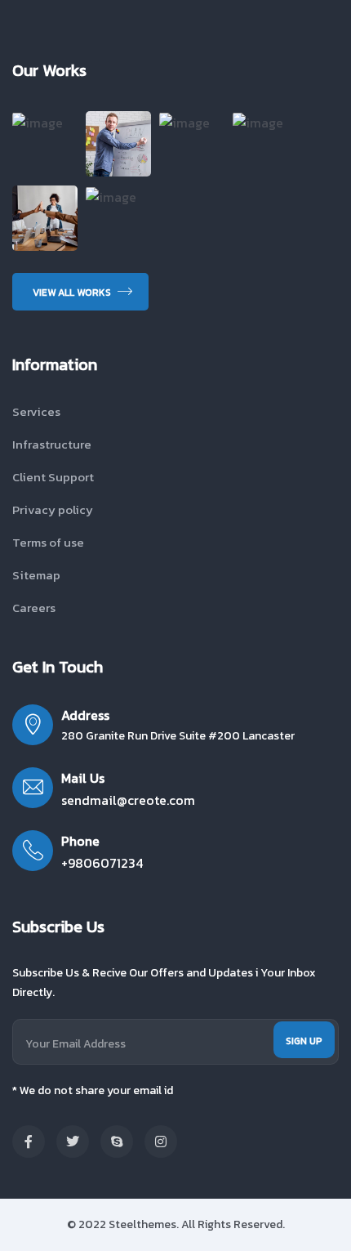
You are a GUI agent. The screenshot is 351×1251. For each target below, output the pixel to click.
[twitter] (72, 1141)
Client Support (53, 476)
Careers (34, 607)
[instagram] (160, 1141)
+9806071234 (102, 863)
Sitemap (36, 574)
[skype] (116, 1141)
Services (36, 411)
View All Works (73, 292)
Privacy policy (52, 509)
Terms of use (48, 542)
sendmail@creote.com (128, 800)
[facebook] (28, 1141)
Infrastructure (51, 444)
